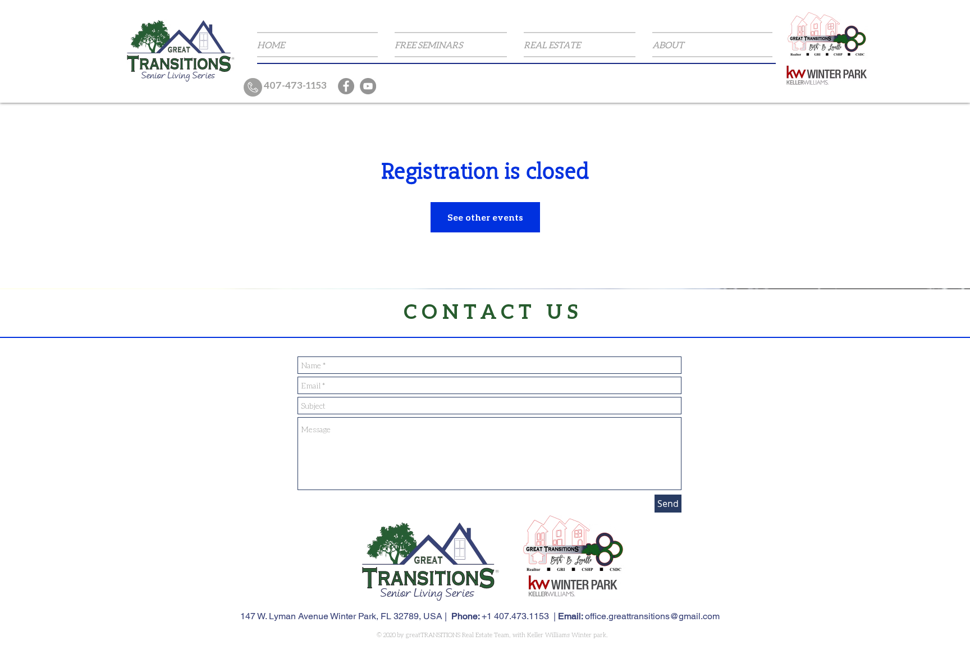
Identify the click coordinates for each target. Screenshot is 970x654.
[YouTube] (368, 86)
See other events (485, 217)
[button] (450, 44)
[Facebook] (346, 86)
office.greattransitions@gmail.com (652, 616)
